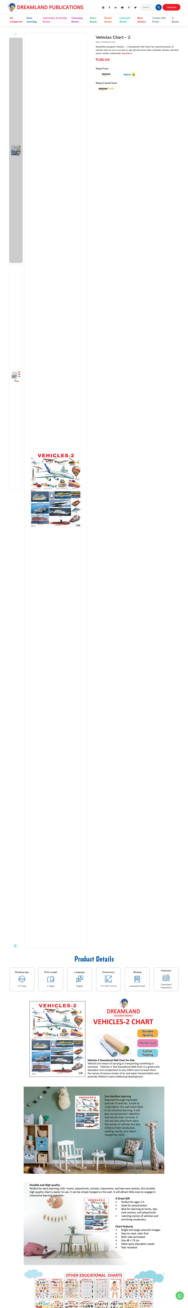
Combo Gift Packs (159, 19)
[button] (158, 7)
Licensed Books (125, 19)
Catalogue (171, 7)
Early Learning (32, 19)
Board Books (108, 19)
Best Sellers (141, 19)
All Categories (16, 19)
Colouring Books (77, 19)
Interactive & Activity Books (55, 19)
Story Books (93, 19)
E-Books (175, 19)
